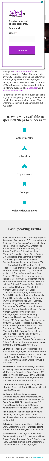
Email (12, 33)
